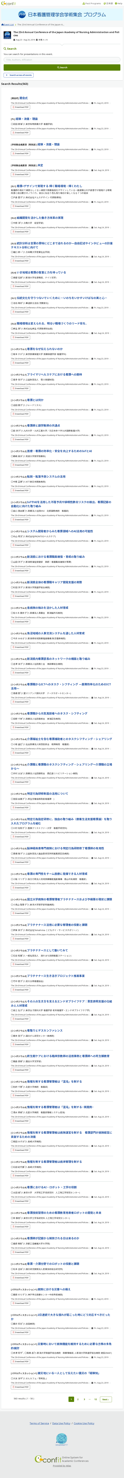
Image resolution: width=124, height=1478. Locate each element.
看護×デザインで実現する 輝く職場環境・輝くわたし (49, 186)
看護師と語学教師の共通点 (43, 425)
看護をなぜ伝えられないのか (45, 349)
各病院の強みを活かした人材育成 (47, 608)
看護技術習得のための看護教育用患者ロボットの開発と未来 (64, 1213)
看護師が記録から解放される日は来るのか (53, 1238)
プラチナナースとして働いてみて (47, 950)
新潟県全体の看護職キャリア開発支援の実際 (54, 582)
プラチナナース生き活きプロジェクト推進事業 (56, 976)
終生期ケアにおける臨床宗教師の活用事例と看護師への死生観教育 (68, 1056)
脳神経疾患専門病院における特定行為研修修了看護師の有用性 (65, 848)
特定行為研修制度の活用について (47, 793)
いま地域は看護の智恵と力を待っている (41, 272)
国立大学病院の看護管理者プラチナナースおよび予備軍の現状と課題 (69, 899)
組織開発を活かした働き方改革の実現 (40, 218)
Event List (9, 24)
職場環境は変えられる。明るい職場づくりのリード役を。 (52, 323)
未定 (40, 165)
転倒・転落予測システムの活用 (46, 476)
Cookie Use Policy (84, 1423)
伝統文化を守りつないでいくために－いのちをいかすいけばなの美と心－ (62, 298)
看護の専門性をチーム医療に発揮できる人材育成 (57, 874)
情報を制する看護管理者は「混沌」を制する (54, 1081)
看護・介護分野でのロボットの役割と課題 (53, 1264)
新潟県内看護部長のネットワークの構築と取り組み (58, 659)
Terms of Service (39, 1423)
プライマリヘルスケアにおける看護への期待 (54, 374)
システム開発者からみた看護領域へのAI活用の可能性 (60, 531)
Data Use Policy (61, 1423)
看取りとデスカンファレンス (45, 1030)
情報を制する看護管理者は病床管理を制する (54, 1161)
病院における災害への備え (54, 1289)
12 (95, 1399)
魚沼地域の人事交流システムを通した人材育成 (56, 633)
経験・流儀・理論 (27, 119)
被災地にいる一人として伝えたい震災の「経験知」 (69, 1373)
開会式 (24, 98)
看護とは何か (35, 400)
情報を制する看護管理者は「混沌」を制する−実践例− (60, 1107)
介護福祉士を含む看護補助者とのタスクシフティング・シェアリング (69, 739)
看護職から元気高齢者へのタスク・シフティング (57, 713)
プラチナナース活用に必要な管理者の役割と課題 (57, 925)
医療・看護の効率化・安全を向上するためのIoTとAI (59, 451)
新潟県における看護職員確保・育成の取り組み (56, 556)
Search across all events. (21, 75)
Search (11, 48)
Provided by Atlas (62, 1465)
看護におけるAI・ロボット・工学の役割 (52, 1187)
